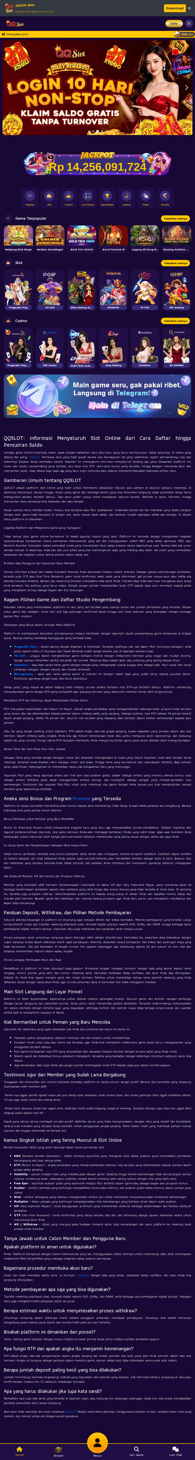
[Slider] (97, 87)
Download (175, 8)
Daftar (174, 23)
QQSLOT (35, 457)
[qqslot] (13, 23)
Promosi (81, 798)
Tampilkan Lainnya (175, 218)
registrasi (83, 1275)
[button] (186, 87)
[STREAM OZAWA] (183, 64)
